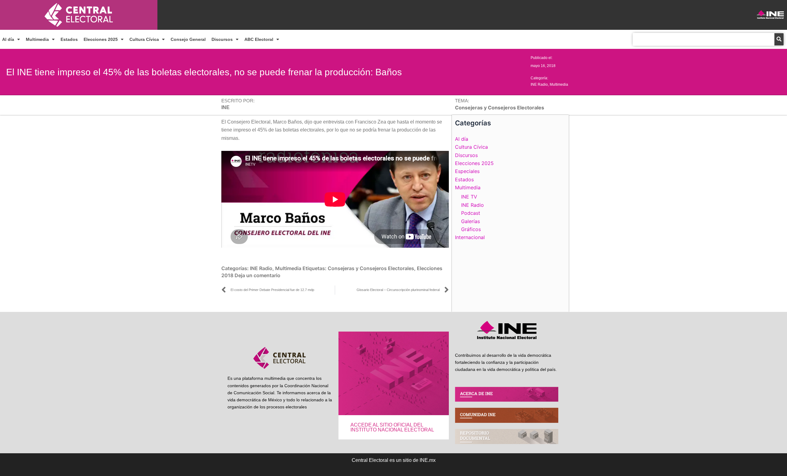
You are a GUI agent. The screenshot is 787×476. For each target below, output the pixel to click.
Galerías (470, 221)
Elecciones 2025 (101, 39)
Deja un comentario (257, 275)
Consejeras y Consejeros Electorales (371, 268)
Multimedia (37, 39)
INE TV (469, 197)
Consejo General (188, 39)
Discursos (222, 39)
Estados (69, 39)
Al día (8, 39)
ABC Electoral (258, 39)
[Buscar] (779, 39)
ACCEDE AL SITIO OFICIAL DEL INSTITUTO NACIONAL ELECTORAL (392, 427)
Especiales (467, 171)
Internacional (470, 237)
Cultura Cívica (144, 39)
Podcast (470, 213)
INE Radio (539, 84)
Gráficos (471, 229)
